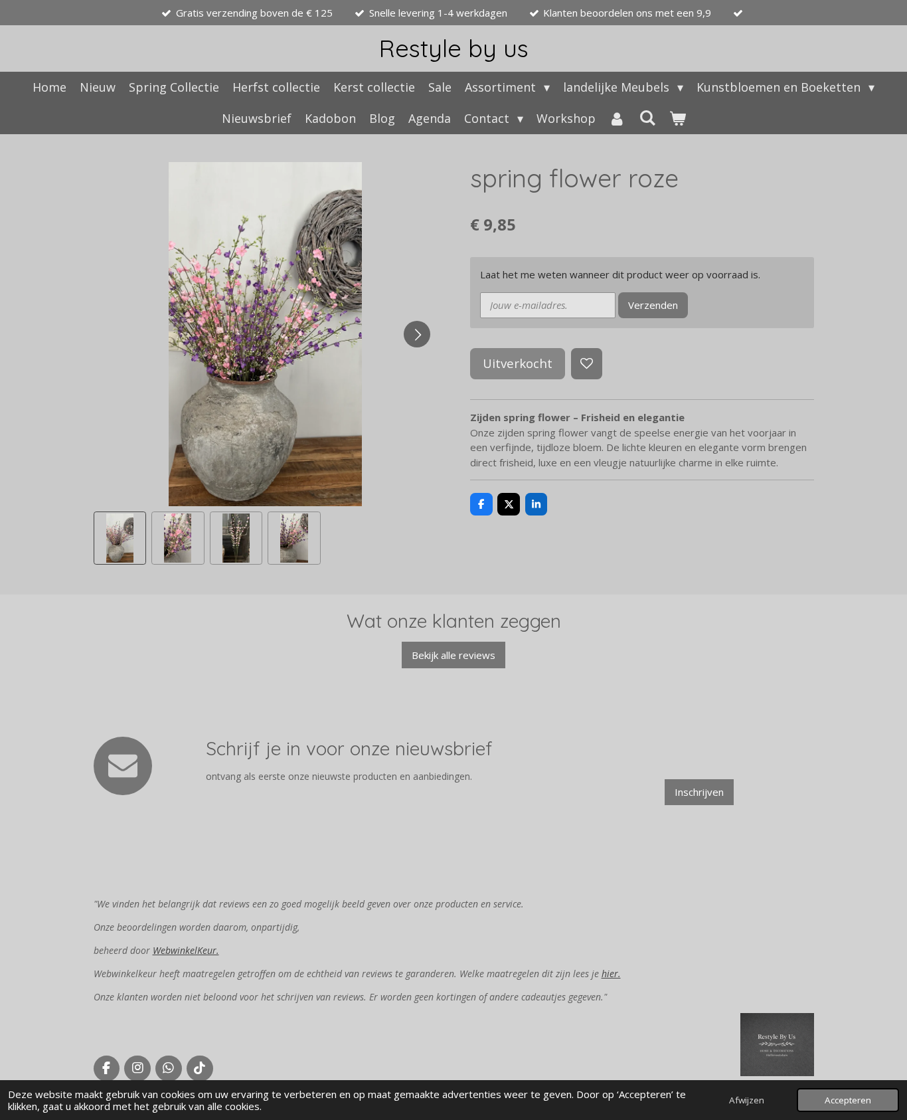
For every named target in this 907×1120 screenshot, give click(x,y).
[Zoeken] (647, 117)
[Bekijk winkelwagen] (677, 118)
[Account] (617, 118)
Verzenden (653, 305)
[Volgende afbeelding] (417, 334)
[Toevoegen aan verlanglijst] (586, 363)
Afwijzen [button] (746, 1100)
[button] (120, 538)
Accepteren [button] (848, 1100)
